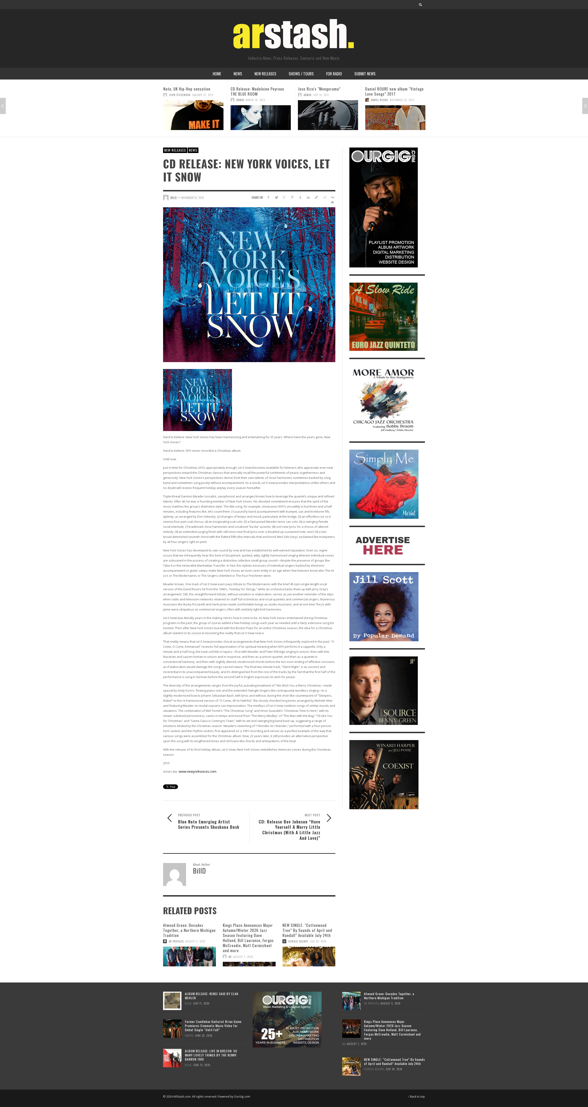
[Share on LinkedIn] (308, 197)
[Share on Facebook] (268, 197)
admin (173, 100)
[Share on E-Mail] (332, 202)
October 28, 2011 (391, 100)
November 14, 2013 (192, 197)
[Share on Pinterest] (292, 197)
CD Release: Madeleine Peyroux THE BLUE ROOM (190, 91)
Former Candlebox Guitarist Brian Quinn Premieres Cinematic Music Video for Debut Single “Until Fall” (213, 1025)
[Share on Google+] (284, 197)
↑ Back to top (416, 1096)
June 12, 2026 (201, 1065)
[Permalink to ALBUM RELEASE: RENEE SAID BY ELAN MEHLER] (172, 1000)
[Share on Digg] (332, 197)
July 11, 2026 (201, 1003)
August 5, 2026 (195, 941)
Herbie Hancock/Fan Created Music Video (395, 91)
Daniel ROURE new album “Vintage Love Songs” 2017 (327, 91)
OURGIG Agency (298, 941)
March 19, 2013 (188, 100)
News (193, 150)
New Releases (175, 150)
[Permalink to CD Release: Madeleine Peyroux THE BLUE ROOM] (193, 117)
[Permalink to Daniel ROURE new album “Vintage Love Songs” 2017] (328, 117)
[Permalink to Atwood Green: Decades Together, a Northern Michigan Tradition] (189, 956)
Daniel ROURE (312, 100)
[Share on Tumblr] (300, 197)
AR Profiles (176, 941)
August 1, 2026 (243, 956)
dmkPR (189, 1035)
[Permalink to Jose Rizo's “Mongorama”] (261, 115)
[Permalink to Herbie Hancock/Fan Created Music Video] (395, 117)
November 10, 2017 (335, 100)
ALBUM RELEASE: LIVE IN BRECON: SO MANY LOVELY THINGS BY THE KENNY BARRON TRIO (211, 1055)
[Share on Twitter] (276, 197)
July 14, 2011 (254, 95)
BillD (173, 197)
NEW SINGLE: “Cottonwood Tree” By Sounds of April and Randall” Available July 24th (307, 930)
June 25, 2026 (203, 1035)
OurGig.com (242, 1096)
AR (230, 956)
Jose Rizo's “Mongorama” (252, 89)
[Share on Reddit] (324, 197)
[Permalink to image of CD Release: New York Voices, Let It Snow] (249, 284)
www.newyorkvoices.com (197, 771)
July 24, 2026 (318, 941)
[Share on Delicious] (316, 197)
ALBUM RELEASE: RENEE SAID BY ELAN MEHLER (211, 995)
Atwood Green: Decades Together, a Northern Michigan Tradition (189, 930)
